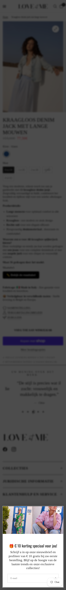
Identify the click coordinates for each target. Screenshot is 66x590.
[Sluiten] (58, 511)
